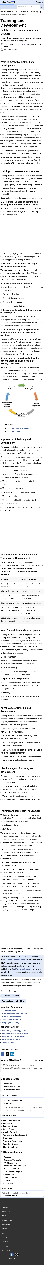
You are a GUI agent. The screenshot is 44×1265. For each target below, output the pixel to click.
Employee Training (10, 1023)
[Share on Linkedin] (12, 1055)
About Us (39, 1060)
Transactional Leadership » (13, 1001)
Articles (6, 1181)
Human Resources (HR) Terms (15, 1034)
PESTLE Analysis (11, 1169)
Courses (39, 2)
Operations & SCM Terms (13, 1037)
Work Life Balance (11, 1144)
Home (3, 1203)
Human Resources (11, 1090)
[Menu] (2, 7)
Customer (7, 1138)
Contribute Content (9, 1224)
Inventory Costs (10, 1126)
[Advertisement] (22, 56)
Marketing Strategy (11, 1120)
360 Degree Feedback (12, 1020)
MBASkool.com (13, 1258)
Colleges (5, 1229)
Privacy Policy (7, 1220)
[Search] (41, 7)
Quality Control (10, 1132)
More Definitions (10, 1147)
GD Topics (8, 1184)
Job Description (9, 1011)
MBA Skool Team (19, 44)
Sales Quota (8, 1129)
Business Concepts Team (14, 960)
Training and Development (15, 1135)
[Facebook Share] (2, 1055)
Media (4, 1233)
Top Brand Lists (10, 1178)
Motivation (7, 1123)
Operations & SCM (11, 1087)
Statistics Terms (9, 1042)
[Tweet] (7, 1055)
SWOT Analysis (10, 1163)
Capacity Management (13, 1141)
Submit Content (10, 1196)
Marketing (7, 1084)
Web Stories (6, 1250)
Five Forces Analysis (12, 1172)
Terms (4, 1216)
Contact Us (6, 1211)
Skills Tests (8, 1103)
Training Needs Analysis (18, 428)
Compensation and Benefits (14, 1014)
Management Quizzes (12, 1100)
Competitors (8, 1175)
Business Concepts (12, 1160)
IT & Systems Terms (11, 1040)
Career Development (11, 1017)
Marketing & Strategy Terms (14, 1031)
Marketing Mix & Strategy (14, 1166)
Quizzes (4, 1237)
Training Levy (14, 431)
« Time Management (10, 996)
